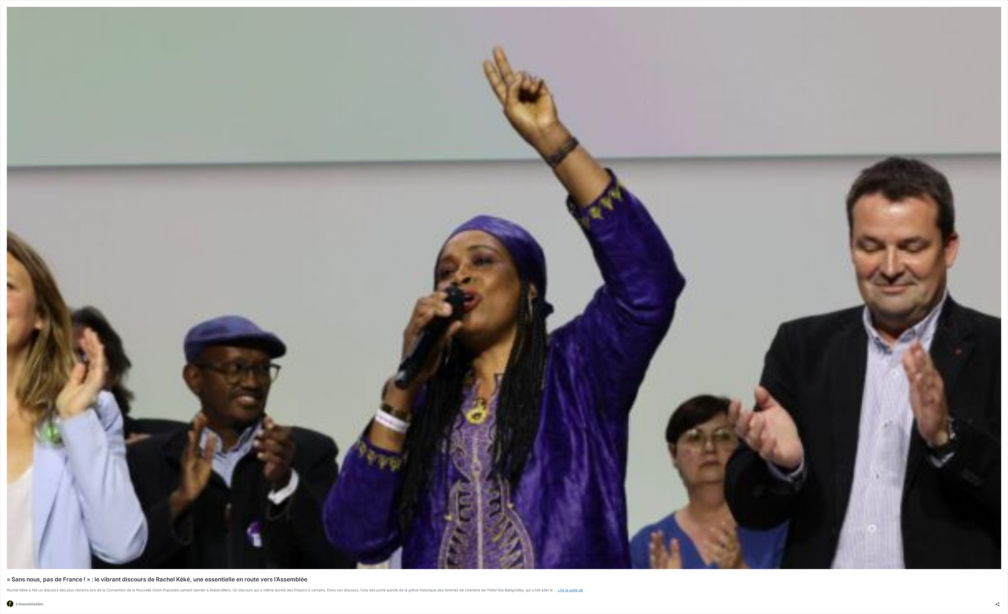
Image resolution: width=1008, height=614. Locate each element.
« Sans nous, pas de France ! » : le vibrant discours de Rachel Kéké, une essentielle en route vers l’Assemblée (157, 579)
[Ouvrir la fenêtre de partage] (997, 602)
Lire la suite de (570, 590)
